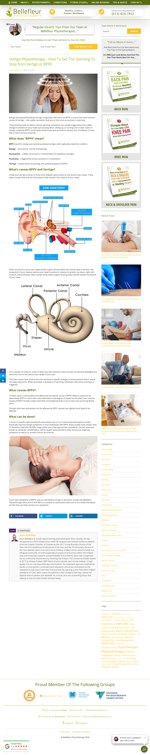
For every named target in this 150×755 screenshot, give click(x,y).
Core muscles (106, 620)
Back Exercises (125, 614)
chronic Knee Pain (119, 617)
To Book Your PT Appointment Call (123, 13)
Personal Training (109, 525)
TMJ (103, 575)
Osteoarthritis (108, 640)
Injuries (104, 495)
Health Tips (106, 489)
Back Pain (105, 459)
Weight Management (121, 664)
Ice (133, 627)
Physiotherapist (128, 647)
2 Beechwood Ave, (52, 716)
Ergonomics (106, 474)
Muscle (105, 637)
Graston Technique (109, 627)
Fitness (132, 624)
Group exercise (124, 628)
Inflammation (108, 631)
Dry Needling (107, 469)
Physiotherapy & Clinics (111, 535)
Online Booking (100, 2)
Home (14, 2)
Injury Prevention (127, 631)
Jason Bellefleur (15, 70)
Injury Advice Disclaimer (81, 732)
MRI (138, 634)
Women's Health (108, 596)
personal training (109, 647)
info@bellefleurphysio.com (98, 710)
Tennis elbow (106, 664)
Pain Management (109, 515)
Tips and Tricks (108, 570)
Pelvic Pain (120, 644)
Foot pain (105, 484)
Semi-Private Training (111, 555)
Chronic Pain (130, 617)
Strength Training (109, 565)
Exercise (105, 479)
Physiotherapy (112, 651)
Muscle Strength (117, 637)
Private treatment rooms (124, 655)
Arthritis (116, 613)
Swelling (135, 661)
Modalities (132, 634)
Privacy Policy (65, 732)
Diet (132, 620)
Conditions (60, 2)
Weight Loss (106, 591)
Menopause (106, 505)
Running (105, 545)
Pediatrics (105, 520)
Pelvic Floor (108, 643)
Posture (104, 540)
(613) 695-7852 (75, 716)
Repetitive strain (108, 658)
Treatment (106, 580)
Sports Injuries (107, 560)
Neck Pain (129, 637)
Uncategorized (107, 585)
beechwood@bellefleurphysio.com (99, 716)
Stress (129, 661)
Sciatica (104, 661)
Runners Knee (121, 659)
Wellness (135, 664)
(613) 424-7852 (77, 710)
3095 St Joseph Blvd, (55, 710)
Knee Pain (105, 500)
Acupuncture (107, 454)
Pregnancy (107, 655)
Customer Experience (121, 620)
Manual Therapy (108, 634)
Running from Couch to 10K (113, 550)
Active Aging (106, 449)
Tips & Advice (120, 2)
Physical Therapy (108, 530)
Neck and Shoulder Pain (111, 510)
